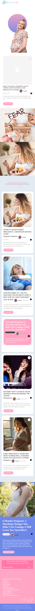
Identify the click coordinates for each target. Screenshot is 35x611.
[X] (21, 186)
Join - (29, 567)
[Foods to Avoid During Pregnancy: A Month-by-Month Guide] (17, 210)
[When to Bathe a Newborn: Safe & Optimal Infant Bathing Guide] (17, 70)
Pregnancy (10, 332)
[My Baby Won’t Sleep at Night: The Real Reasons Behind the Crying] (17, 372)
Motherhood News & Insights (11, 89)
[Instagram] (17, 186)
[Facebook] (14, 186)
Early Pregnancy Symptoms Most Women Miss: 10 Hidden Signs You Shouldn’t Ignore (16, 456)
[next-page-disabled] (32, 602)
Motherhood (7, 398)
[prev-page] (29, 602)
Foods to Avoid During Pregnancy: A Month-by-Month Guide (18, 157)
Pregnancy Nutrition (17, 162)
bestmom (25, 90)
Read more (8, 103)
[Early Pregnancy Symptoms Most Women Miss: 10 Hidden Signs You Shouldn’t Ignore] (17, 434)
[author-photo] (21, 91)
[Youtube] (32, 599)
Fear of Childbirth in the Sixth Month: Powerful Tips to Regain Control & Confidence (17, 123)
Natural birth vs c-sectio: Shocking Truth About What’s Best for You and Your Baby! (17, 295)
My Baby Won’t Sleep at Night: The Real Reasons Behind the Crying (17, 394)
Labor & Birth (17, 129)
